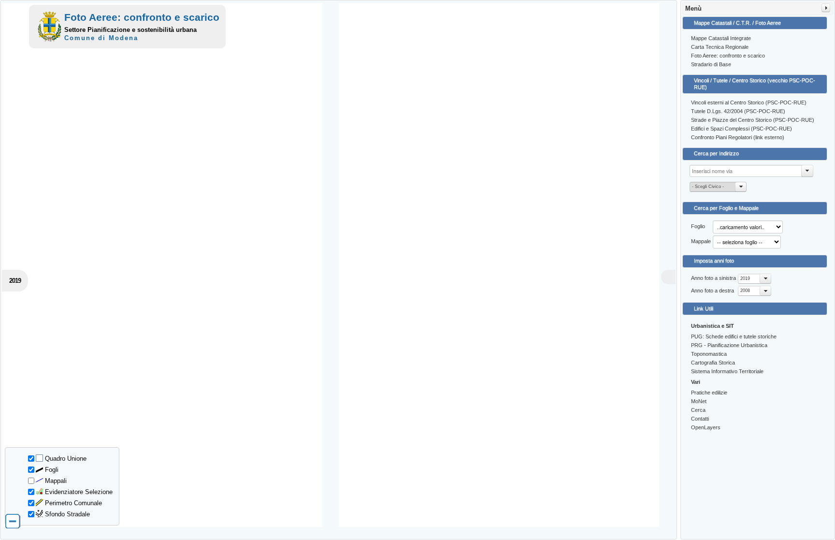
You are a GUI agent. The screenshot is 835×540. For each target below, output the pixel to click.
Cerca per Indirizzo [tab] (716, 153)
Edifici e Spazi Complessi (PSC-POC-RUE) (741, 128)
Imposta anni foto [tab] (714, 260)
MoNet (698, 401)
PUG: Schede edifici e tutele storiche (734, 336)
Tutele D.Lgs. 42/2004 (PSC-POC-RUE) (738, 111)
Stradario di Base (711, 64)
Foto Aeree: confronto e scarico (728, 55)
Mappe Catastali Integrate (721, 38)
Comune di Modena (101, 38)
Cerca (698, 410)
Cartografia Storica (713, 362)
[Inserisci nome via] (807, 171)
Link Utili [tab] (703, 308)
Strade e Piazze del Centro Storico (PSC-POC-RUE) (752, 120)
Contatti (700, 419)
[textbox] (751, 171)
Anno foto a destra (712, 290)
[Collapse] (825, 7)
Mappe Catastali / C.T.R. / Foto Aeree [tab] (737, 23)
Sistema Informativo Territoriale (727, 371)
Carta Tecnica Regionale (720, 47)
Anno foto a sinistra (713, 278)
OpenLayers (705, 427)
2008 (745, 290)
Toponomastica (709, 354)
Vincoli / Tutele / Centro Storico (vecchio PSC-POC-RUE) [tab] (754, 83)
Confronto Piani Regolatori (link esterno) (737, 137)
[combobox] (754, 279)
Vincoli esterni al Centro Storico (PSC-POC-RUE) (748, 102)
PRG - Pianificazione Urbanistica (729, 345)
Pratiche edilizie (709, 392)
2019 (745, 278)
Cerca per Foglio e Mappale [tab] (726, 208)
